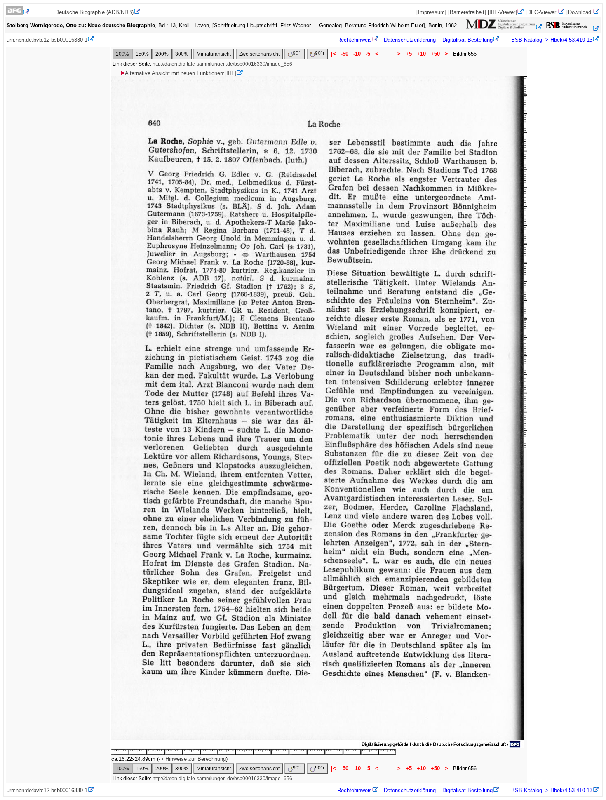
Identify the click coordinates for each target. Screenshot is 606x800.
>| (447, 54)
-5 (368, 54)
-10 (357, 54)
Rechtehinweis (354, 40)
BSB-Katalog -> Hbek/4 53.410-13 (551, 40)
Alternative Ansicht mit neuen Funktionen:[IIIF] (180, 73)
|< (333, 54)
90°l (297, 53)
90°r (319, 53)
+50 (435, 54)
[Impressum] (431, 12)
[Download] (579, 12)
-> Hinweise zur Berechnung (192, 759)
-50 (344, 54)
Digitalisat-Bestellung (467, 40)
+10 (421, 54)
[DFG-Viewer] (542, 12)
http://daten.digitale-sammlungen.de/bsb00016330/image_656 (222, 64)
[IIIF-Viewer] (502, 12)
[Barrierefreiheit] (467, 12)
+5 (408, 54)
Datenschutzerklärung (410, 40)
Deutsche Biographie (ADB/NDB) (94, 12)
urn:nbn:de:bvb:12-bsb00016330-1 (47, 40)
